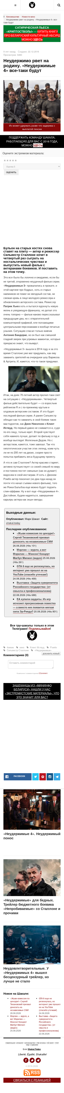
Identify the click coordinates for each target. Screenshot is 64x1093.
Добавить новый (51, 653)
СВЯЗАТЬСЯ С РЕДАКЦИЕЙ (32, 1080)
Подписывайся (39, 628)
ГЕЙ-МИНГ (50, 1043)
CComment (43, 673)
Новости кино (28, 16)
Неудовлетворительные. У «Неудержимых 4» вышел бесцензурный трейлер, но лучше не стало (26, 974)
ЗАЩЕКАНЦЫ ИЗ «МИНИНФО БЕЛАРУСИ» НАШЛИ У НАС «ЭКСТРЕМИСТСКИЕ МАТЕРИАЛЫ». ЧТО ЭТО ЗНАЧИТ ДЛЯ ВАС (32, 691)
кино (22, 647)
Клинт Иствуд (37, 647)
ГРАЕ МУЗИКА (41, 1043)
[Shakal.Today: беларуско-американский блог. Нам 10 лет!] (32, 5)
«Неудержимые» (43, 650)
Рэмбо (53, 647)
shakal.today (13, 523)
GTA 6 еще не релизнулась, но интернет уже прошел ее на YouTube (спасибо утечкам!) (34, 570)
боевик (10, 647)
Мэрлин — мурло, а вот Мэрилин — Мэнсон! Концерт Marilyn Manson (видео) (31, 554)
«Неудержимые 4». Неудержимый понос (31, 835)
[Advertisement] (32, 210)
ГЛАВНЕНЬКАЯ (10, 1043)
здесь (38, 145)
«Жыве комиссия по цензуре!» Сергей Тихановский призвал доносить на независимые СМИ (34, 537)
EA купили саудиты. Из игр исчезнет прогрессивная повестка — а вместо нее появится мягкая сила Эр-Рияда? (34, 605)
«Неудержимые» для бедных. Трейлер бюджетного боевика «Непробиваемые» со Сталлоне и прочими (31, 906)
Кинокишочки (12, 16)
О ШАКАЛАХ (34, 1045)
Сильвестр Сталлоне (17, 650)
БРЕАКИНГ (19, 1043)
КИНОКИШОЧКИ (30, 1043)
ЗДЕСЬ (38, 39)
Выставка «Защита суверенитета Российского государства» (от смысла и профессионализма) (35, 587)
